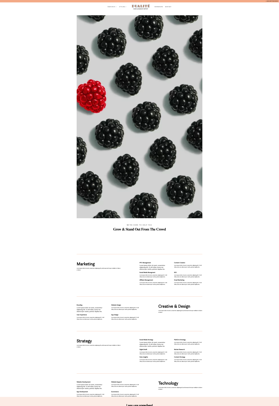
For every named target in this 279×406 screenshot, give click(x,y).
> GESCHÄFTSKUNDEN (272, 1)
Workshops (159, 6)
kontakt (168, 6)
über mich (111, 6)
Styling (122, 6)
